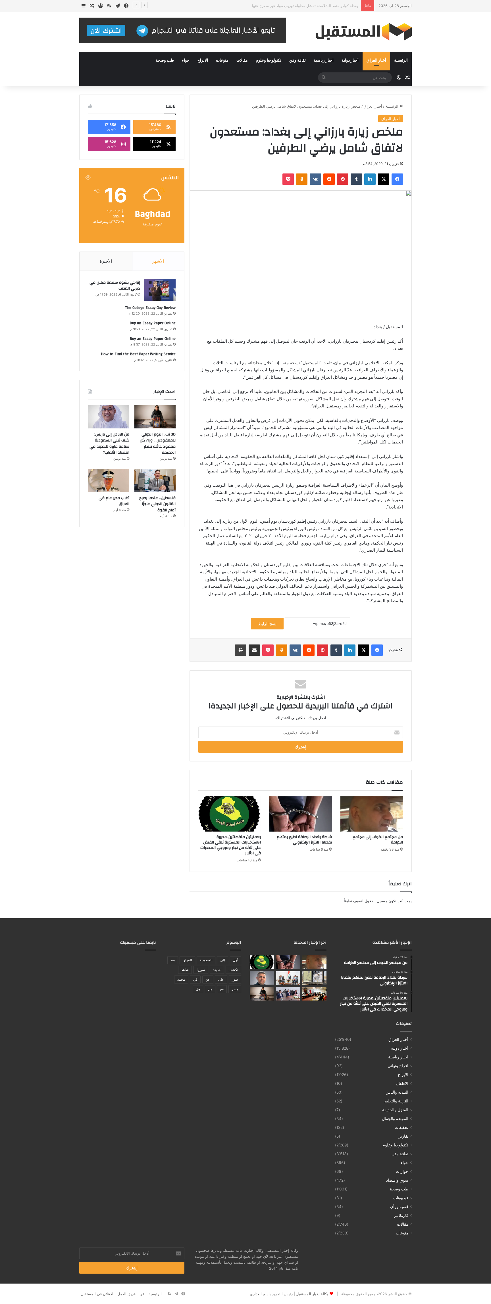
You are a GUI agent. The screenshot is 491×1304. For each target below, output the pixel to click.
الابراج (202, 60)
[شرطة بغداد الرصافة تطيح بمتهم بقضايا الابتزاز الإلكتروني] (300, 814)
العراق (187, 960)
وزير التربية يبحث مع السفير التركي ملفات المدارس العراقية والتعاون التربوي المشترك (290, 5)
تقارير (403, 1136)
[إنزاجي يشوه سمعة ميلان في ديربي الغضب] (160, 290)
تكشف (233, 970)
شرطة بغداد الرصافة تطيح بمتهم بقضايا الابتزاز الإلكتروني (304, 839)
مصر (235, 989)
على (221, 979)
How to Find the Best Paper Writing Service (138, 354)
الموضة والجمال (395, 1118)
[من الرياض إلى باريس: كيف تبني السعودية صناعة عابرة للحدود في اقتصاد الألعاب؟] (108, 416)
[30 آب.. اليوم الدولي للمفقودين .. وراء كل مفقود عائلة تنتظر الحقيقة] (155, 416)
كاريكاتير (401, 1215)
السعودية (206, 960)
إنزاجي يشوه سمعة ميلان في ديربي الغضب (115, 285)
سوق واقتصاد (397, 1180)
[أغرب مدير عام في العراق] (108, 480)
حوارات (402, 1171)
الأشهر (158, 261)
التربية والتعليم (396, 1101)
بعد (172, 960)
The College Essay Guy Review (150, 307)
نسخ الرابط (267, 623)
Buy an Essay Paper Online (153, 323)
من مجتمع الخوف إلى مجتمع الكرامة (378, 839)
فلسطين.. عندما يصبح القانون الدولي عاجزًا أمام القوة (157, 504)
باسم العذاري (260, 1294)
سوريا (201, 970)
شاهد (185, 970)
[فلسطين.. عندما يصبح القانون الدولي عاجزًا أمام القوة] (155, 480)
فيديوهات (400, 1198)
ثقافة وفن (297, 60)
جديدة (217, 970)
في (195, 979)
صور (235, 979)
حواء (186, 60)
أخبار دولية (350, 60)
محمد (181, 979)
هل (198, 989)
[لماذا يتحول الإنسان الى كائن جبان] (262, 978)
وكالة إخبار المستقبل (312, 1294)
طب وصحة (165, 60)
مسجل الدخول (376, 901)
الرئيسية (401, 60)
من (210, 989)
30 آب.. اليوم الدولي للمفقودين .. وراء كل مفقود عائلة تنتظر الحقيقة (158, 444)
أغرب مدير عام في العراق (114, 501)
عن (207, 979)
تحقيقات (401, 1127)
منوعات (222, 60)
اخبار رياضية (324, 60)
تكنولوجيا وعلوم (268, 60)
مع (222, 989)
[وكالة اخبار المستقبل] (359, 32)
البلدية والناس (397, 1092)
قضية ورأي (399, 1206)
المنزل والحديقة (395, 1110)
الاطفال (402, 1083)
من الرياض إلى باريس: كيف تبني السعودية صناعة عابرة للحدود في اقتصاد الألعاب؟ (109, 444)
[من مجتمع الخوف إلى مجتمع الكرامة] (371, 814)
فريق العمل (126, 1294)
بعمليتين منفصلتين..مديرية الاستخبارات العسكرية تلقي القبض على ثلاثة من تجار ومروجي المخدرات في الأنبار (230, 845)
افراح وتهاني (398, 1066)
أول (235, 960)
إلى (222, 960)
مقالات (242, 60)
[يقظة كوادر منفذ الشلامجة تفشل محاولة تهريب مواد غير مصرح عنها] (314, 978)
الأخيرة (106, 261)
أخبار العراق (376, 60)
